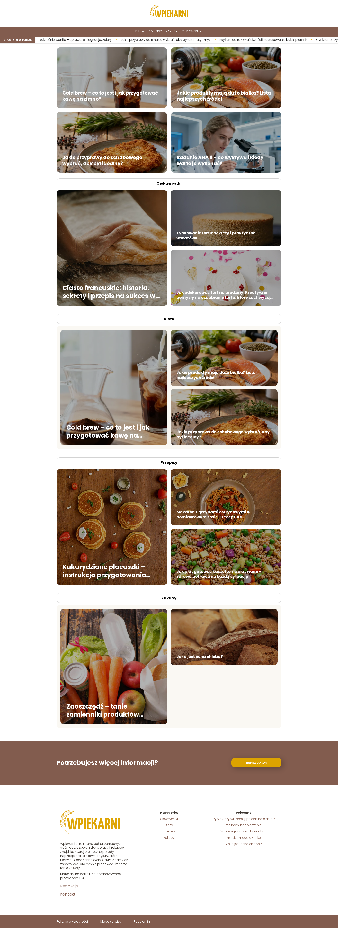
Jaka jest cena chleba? (199, 656)
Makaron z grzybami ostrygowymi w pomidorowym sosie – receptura (213, 514)
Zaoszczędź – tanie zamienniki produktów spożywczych (102, 710)
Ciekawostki (192, 31)
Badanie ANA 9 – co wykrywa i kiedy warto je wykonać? (220, 160)
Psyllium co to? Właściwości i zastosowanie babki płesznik (189, 40)
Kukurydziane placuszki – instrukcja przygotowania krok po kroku (104, 571)
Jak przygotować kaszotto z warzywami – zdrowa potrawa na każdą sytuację (219, 574)
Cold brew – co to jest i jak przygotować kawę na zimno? (110, 96)
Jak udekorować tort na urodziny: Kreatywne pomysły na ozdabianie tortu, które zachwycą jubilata (223, 295)
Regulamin (142, 921)
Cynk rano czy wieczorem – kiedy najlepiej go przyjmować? (287, 40)
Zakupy (172, 31)
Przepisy (155, 31)
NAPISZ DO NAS (256, 763)
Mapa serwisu (110, 921)
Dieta (139, 31)
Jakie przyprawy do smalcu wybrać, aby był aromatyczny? (91, 40)
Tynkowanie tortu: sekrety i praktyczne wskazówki (215, 235)
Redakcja (69, 886)
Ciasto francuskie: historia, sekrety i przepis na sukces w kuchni (108, 292)
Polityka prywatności (72, 921)
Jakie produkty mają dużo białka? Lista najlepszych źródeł (224, 96)
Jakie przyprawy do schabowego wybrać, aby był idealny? (102, 160)
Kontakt (67, 894)
